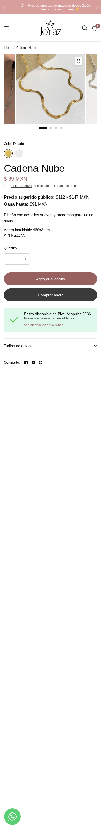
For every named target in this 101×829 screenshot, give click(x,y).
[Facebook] (26, 362)
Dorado (8, 153)
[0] (93, 28)
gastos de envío (21, 186)
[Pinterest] (41, 362)
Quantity (10, 248)
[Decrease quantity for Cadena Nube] (8, 259)
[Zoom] (78, 61)
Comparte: (12, 362)
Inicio (7, 48)
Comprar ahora (50, 295)
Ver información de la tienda (43, 325)
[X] (33, 362)
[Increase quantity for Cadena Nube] (25, 259)
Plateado (19, 153)
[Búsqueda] (84, 28)
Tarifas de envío (17, 345)
